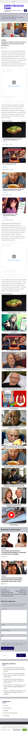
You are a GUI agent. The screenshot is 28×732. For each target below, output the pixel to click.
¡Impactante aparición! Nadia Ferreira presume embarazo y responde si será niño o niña (11, 579)
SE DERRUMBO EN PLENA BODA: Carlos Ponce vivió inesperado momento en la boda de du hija (14, 669)
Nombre (3, 625)
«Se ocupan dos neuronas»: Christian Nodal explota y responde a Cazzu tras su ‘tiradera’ (13, 552)
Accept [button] (24, 729)
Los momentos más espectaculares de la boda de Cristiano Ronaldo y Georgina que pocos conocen (14, 681)
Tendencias (6, 715)
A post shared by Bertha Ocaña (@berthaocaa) (14, 100)
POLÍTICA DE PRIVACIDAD (10, 713)
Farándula (3, 39)
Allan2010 (4, 47)
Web (2, 636)
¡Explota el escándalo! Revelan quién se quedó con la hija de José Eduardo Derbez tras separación (15, 692)
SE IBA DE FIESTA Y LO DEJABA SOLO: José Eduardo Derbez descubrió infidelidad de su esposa (14, 686)
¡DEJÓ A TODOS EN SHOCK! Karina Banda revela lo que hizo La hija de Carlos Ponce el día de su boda (14, 675)
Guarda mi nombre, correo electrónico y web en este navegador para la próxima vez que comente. (13, 643)
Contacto (6, 705)
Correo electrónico (6, 630)
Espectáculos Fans (14, 7)
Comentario (4, 609)
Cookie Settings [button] (16, 729)
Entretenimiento (7, 708)
